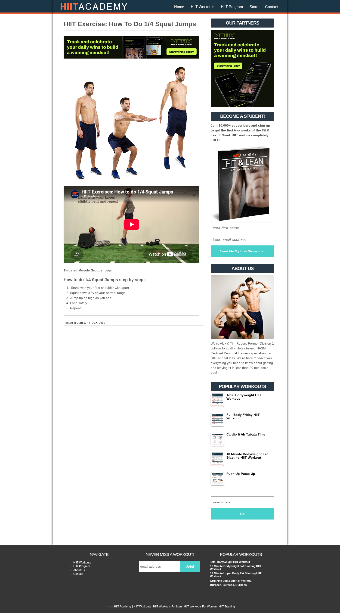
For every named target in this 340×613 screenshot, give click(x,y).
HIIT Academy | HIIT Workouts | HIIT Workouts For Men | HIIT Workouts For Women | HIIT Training (174, 606)
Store (254, 7)
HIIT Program (232, 7)
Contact (271, 7)
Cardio (81, 322)
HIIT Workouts (202, 7)
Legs (102, 322)
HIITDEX (92, 322)
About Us (79, 570)
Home (179, 7)
